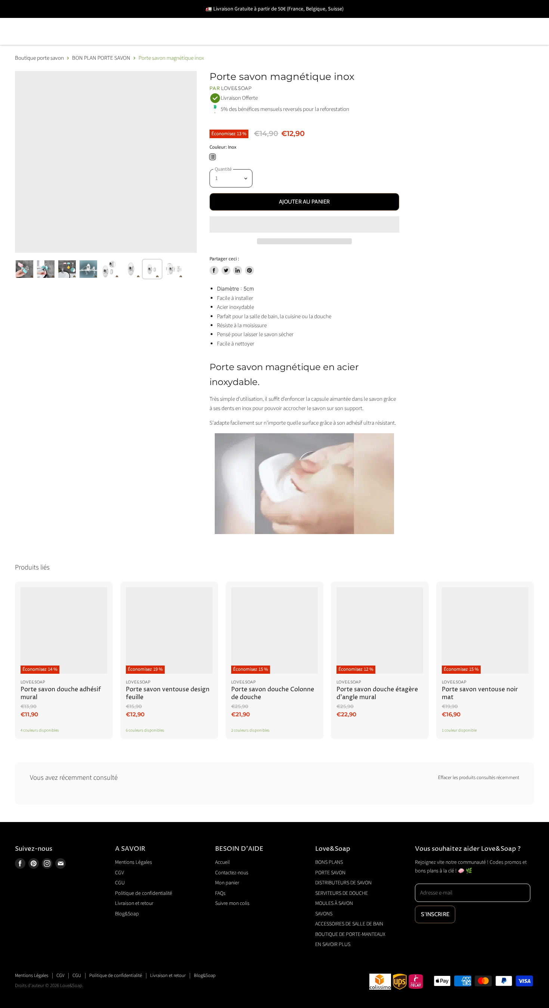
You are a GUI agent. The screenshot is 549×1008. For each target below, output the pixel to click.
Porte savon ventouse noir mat (480, 693)
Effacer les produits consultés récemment (478, 778)
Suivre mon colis (232, 903)
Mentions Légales (133, 862)
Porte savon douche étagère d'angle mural (377, 693)
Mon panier (227, 883)
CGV (119, 873)
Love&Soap (236, 88)
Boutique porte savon (39, 58)
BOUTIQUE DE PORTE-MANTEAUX (66, 42)
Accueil (222, 862)
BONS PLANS (35, 21)
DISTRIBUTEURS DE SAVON (172, 21)
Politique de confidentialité (143, 893)
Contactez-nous (231, 873)
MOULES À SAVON (348, 21)
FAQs (220, 893)
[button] (304, 224)
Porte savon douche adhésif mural (61, 693)
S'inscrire (435, 914)
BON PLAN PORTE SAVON (101, 58)
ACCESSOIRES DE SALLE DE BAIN (483, 21)
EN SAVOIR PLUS (156, 42)
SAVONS (405, 21)
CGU (120, 883)
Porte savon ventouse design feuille (168, 693)
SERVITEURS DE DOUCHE (266, 21)
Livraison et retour (134, 903)
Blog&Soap (127, 914)
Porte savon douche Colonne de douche (272, 693)
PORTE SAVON (93, 21)
